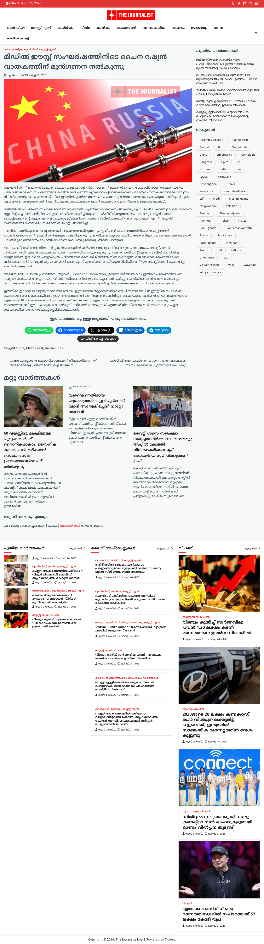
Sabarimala (224, 235)
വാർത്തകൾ (40, 619)
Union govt (207, 257)
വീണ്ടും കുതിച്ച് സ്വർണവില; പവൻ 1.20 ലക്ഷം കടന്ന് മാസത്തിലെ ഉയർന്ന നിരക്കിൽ (57, 599)
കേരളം (37, 615)
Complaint (248, 155)
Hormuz (205, 169)
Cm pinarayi (224, 155)
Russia (204, 235)
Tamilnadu (232, 243)
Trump (204, 250)
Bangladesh (240, 140)
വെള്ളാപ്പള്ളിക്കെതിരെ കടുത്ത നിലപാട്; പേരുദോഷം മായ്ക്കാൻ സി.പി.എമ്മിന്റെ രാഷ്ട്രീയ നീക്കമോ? (222, 116)
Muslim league (238, 199)
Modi (216, 199)
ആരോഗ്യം (199, 28)
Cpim (224, 162)
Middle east (34, 348)
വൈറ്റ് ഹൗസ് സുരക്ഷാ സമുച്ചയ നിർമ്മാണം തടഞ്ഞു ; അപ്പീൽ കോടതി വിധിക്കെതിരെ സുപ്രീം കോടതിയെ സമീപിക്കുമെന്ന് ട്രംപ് (162, 447)
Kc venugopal (208, 184)
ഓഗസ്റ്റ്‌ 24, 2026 (67, 607)
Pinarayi (205, 213)
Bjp (220, 147)
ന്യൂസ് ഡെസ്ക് (15, 75)
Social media (208, 243)
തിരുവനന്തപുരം (210, 272)
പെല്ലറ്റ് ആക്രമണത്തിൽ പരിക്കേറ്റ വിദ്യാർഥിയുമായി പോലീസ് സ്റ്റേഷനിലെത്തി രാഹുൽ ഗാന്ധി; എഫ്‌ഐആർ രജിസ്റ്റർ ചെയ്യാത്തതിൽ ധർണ (126, 719)
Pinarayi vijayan (230, 213)
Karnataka (224, 177)
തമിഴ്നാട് (117, 560)
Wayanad (250, 265)
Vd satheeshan (209, 265)
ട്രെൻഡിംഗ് (16, 28)
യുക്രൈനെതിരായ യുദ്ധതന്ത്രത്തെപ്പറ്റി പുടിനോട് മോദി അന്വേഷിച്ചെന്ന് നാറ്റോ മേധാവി (97, 403)
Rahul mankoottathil (240, 228)
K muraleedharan (235, 191)
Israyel (204, 177)
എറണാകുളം (190, 811)
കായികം (103, 28)
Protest (242, 221)
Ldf (202, 199)
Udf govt (237, 250)
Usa (225, 257)
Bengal (204, 147)
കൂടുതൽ (76, 548)
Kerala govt (207, 191)
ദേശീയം (116, 591)
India (223, 169)
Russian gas (54, 348)
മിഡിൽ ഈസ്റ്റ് (18, 39)
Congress (206, 162)
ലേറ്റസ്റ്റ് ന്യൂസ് (41, 28)
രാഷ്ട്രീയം (65, 28)
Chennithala (239, 147)
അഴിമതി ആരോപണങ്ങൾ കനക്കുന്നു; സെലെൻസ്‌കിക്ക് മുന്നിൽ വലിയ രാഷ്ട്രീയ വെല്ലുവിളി (54, 577)
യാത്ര (218, 28)
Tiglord (170, 940)
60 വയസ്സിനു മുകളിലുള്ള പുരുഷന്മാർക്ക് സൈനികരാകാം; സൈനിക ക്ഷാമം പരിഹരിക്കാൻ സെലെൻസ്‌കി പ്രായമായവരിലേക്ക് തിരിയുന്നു (30, 450)
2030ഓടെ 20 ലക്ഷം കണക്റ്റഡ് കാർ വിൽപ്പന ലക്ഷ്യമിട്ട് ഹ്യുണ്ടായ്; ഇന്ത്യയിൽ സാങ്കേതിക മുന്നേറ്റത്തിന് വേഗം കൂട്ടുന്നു (217, 725)
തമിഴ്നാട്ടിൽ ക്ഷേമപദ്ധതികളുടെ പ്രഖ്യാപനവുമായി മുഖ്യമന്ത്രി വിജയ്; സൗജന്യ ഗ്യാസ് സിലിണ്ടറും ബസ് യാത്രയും (225, 64)
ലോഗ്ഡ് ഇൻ (70, 526)
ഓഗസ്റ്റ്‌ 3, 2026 (216, 834)
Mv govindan (208, 206)
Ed (239, 162)
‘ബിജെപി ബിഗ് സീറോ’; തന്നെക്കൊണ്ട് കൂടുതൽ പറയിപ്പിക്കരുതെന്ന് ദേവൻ (130, 629)
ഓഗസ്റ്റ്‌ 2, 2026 (216, 926)
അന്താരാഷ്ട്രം (154, 28)
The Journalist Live (129, 940)
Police (225, 221)
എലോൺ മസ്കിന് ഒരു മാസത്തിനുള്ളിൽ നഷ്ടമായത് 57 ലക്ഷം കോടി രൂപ (218, 914)
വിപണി (54, 591)
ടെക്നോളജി (126, 28)
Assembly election (211, 140)
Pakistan (231, 206)
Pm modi (205, 221)
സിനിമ (85, 28)
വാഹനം (178, 28)
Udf (219, 250)
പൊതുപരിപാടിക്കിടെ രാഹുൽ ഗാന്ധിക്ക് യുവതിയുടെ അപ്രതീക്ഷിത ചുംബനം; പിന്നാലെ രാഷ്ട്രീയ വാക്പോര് (227, 79)
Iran (238, 169)
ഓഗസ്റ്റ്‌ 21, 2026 (67, 558)
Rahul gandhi (208, 228)
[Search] (256, 33)
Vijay (231, 265)
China (20, 348)
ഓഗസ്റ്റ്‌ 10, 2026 (217, 741)
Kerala (231, 184)
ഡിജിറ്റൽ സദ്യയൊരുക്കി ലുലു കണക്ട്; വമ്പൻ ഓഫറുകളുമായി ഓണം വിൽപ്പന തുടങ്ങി (217, 822)
